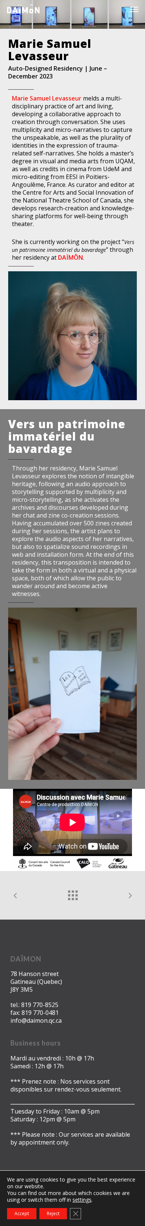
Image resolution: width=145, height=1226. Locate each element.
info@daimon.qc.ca (36, 1020)
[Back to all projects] (72, 893)
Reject (53, 1213)
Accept (21, 1213)
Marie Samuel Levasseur (46, 98)
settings (81, 1199)
